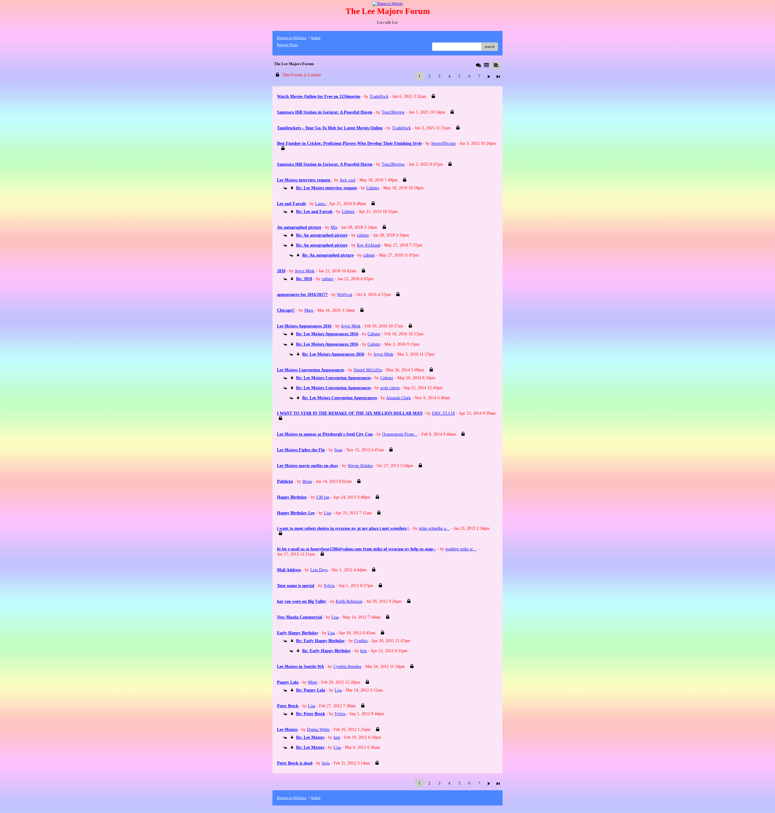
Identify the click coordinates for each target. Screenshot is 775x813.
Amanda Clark (398, 398)
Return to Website (291, 37)
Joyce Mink (305, 271)
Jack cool (347, 180)
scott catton (390, 388)
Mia (334, 227)
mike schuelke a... (434, 528)
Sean (338, 450)
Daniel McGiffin (368, 370)
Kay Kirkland (368, 245)
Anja (326, 763)
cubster (363, 235)
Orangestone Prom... (399, 434)
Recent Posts (287, 44)
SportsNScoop (443, 143)
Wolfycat (344, 294)
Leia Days (319, 570)
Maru (308, 310)
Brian (307, 481)
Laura (320, 203)
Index (316, 37)
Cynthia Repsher (347, 666)
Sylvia (329, 585)
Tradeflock (379, 96)
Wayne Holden (360, 465)
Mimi (312, 682)
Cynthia (361, 641)
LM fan (322, 497)
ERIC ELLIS (443, 413)
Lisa (327, 513)
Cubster (372, 188)
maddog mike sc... (461, 549)
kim (363, 651)
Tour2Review (393, 112)
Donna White (318, 729)
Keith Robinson (349, 601)
